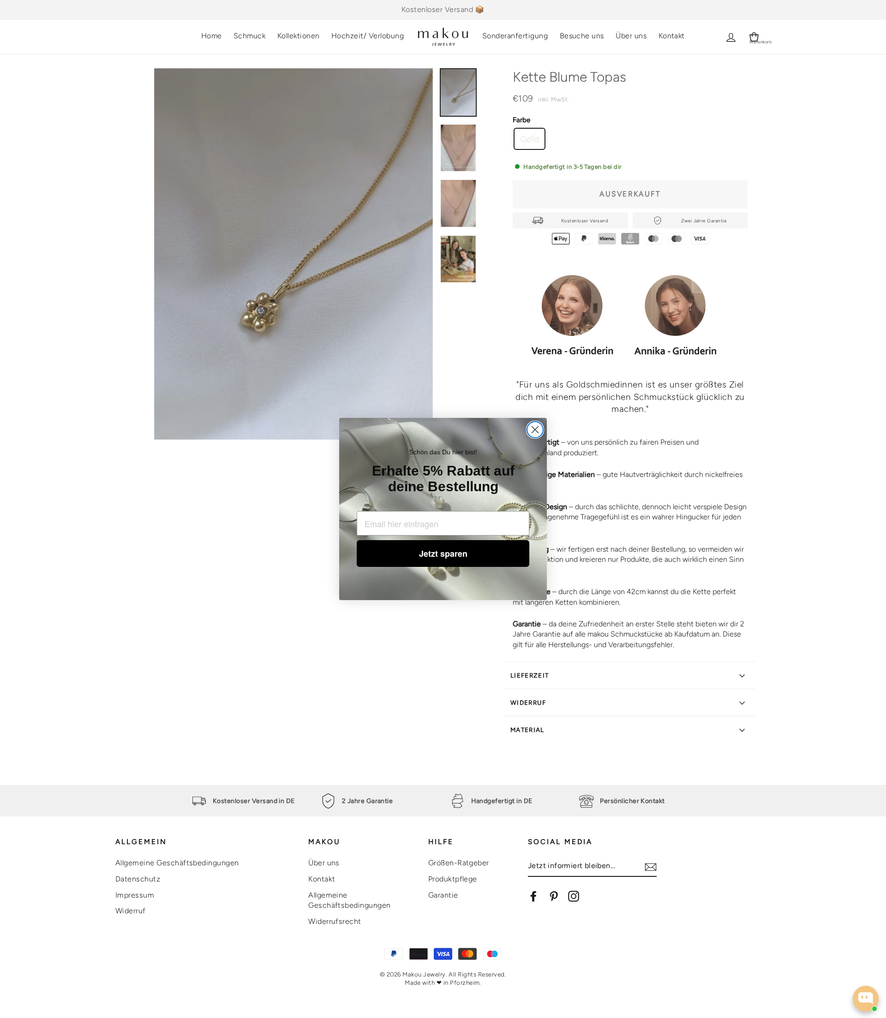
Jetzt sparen (443, 554)
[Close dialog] (535, 430)
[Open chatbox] (866, 999)
